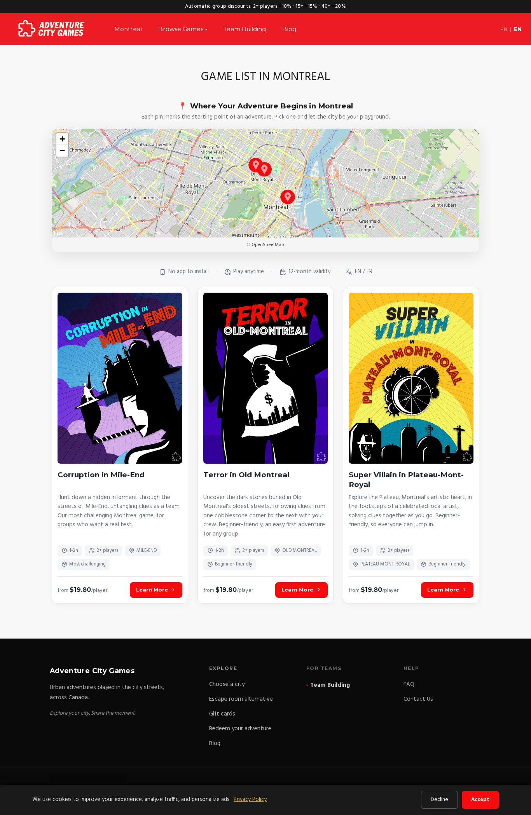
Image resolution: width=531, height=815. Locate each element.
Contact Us (418, 699)
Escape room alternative (241, 699)
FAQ (408, 684)
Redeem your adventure (240, 728)
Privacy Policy (250, 799)
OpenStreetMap (268, 245)
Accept (480, 800)
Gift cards (222, 714)
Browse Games (182, 29)
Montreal (128, 29)
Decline (439, 800)
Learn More (152, 589)
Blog (289, 29)
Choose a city (227, 684)
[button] (256, 165)
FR (503, 29)
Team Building (245, 29)
